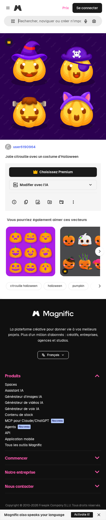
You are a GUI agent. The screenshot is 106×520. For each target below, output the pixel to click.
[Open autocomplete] (11, 21)
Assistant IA (14, 390)
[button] (53, 355)
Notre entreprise (20, 472)
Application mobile (19, 439)
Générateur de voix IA (22, 409)
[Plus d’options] (73, 202)
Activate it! (82, 515)
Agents (17, 427)
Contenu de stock (19, 414)
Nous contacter (19, 486)
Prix (65, 8)
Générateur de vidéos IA (24, 402)
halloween (55, 286)
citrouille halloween (23, 286)
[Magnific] (53, 315)
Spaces (11, 384)
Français (53, 355)
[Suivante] (99, 251)
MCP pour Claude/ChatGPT (34, 420)
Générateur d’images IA (23, 396)
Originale (32, 42)
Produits (12, 375)
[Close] (99, 515)
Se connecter (87, 8)
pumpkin (78, 286)
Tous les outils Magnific (23, 445)
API (7, 433)
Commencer (16, 458)
